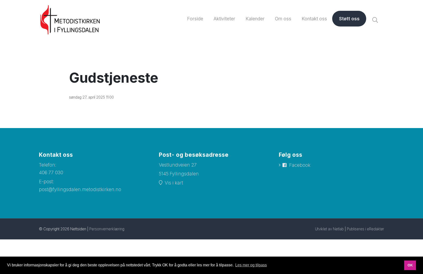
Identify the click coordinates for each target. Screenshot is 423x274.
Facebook (299, 165)
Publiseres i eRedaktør (365, 229)
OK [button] (410, 265)
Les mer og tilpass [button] (251, 265)
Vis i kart (174, 183)
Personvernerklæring (106, 229)
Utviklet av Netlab (329, 229)
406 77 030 (51, 172)
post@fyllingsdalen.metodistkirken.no (80, 189)
